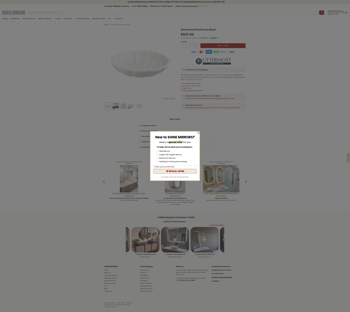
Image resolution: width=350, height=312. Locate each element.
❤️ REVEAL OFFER (175, 171)
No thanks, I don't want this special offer (175, 177)
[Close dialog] (198, 133)
